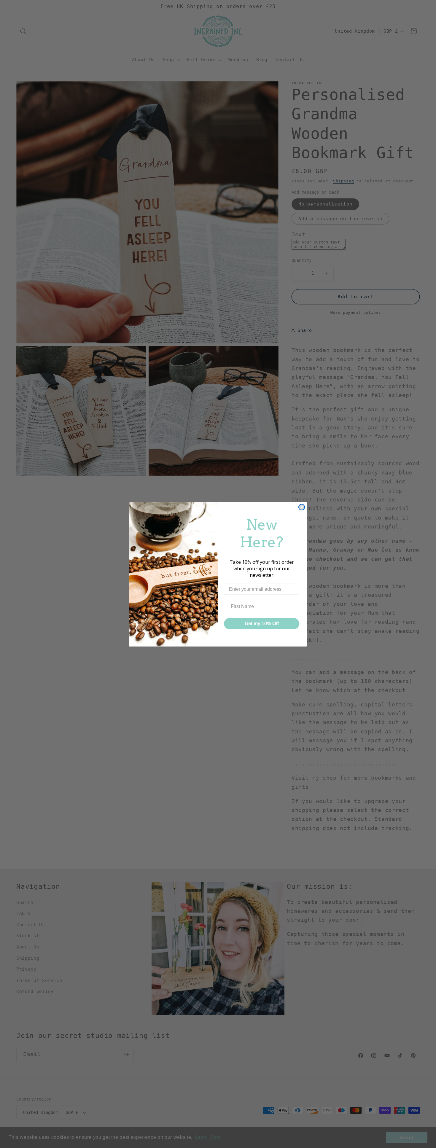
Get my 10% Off (262, 623)
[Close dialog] (302, 507)
